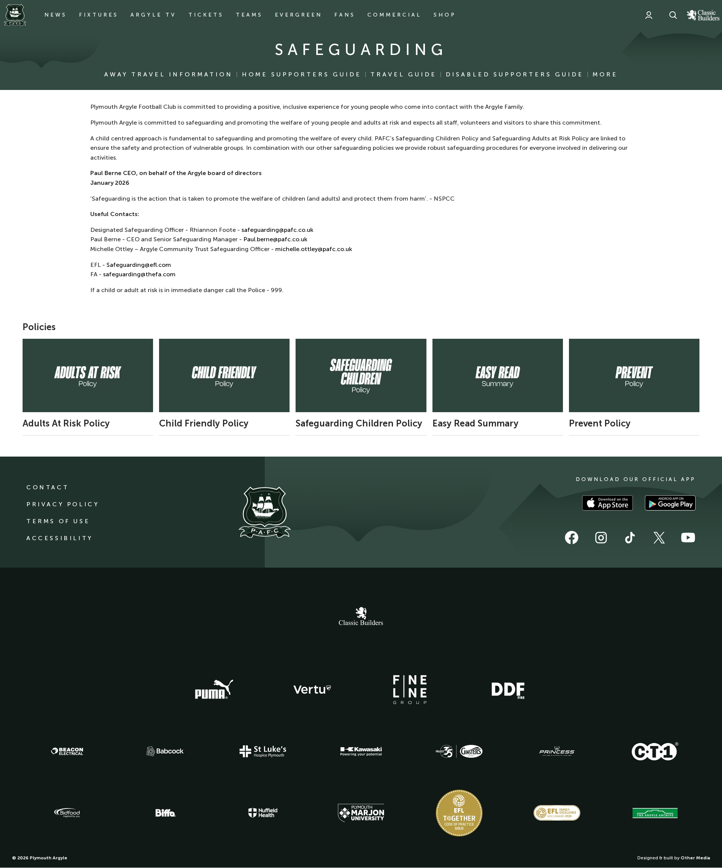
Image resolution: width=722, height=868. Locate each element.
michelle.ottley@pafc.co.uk (313, 249)
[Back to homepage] (15, 15)
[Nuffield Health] (263, 813)
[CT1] (655, 751)
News (55, 15)
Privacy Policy (62, 504)
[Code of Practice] (459, 813)
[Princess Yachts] (557, 751)
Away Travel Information (168, 74)
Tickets (206, 15)
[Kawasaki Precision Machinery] (361, 751)
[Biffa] (165, 813)
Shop (445, 15)
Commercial (394, 15)
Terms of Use (58, 521)
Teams (249, 15)
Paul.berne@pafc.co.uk (275, 239)
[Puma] (214, 689)
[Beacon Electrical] (67, 751)
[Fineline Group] (410, 689)
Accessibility (59, 538)
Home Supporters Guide (301, 74)
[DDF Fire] (508, 689)
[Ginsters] (459, 751)
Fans (344, 15)
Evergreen (298, 15)
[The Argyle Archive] (655, 813)
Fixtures (98, 15)
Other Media (695, 857)
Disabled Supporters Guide (515, 74)
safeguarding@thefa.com (139, 274)
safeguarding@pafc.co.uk (277, 229)
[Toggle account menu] (648, 15)
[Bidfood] (67, 813)
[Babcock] (165, 751)
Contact (47, 487)
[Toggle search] (673, 15)
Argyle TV (153, 15)
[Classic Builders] (361, 617)
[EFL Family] (557, 813)
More (605, 74)
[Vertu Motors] (312, 689)
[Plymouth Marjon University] (361, 813)
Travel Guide (403, 74)
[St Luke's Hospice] (263, 751)
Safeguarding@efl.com (138, 264)
